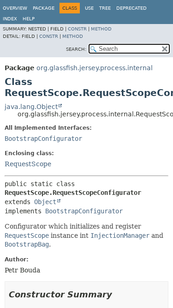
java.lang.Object (31, 106)
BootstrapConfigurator (43, 138)
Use (89, 8)
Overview (15, 8)
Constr (77, 28)
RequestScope (28, 164)
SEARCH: (76, 49)
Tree (105, 8)
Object (45, 201)
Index (10, 18)
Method (101, 28)
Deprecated (131, 8)
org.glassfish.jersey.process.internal (94, 68)
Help (29, 18)
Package (43, 8)
